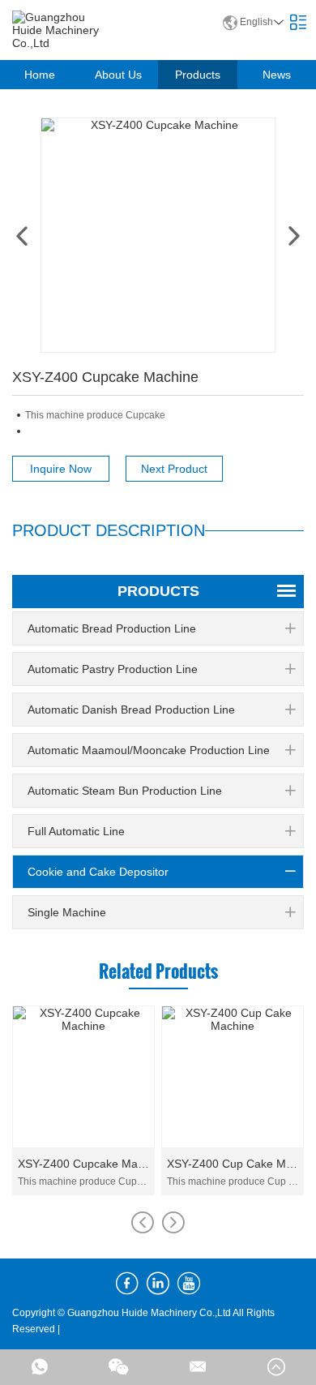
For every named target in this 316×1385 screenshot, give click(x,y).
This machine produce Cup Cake (232, 1181)
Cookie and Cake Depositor (98, 871)
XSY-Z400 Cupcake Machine (83, 1163)
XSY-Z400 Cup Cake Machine (232, 1163)
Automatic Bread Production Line (112, 628)
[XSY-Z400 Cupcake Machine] (83, 1076)
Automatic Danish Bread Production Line (131, 709)
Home (39, 74)
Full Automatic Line (76, 831)
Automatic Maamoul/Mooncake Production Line (149, 750)
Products (197, 74)
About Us (118, 74)
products (158, 591)
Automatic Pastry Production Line (113, 668)
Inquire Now (61, 468)
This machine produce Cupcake (83, 1181)
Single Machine (67, 912)
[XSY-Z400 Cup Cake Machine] (232, 1076)
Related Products (158, 970)
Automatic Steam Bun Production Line (125, 790)
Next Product (174, 468)
